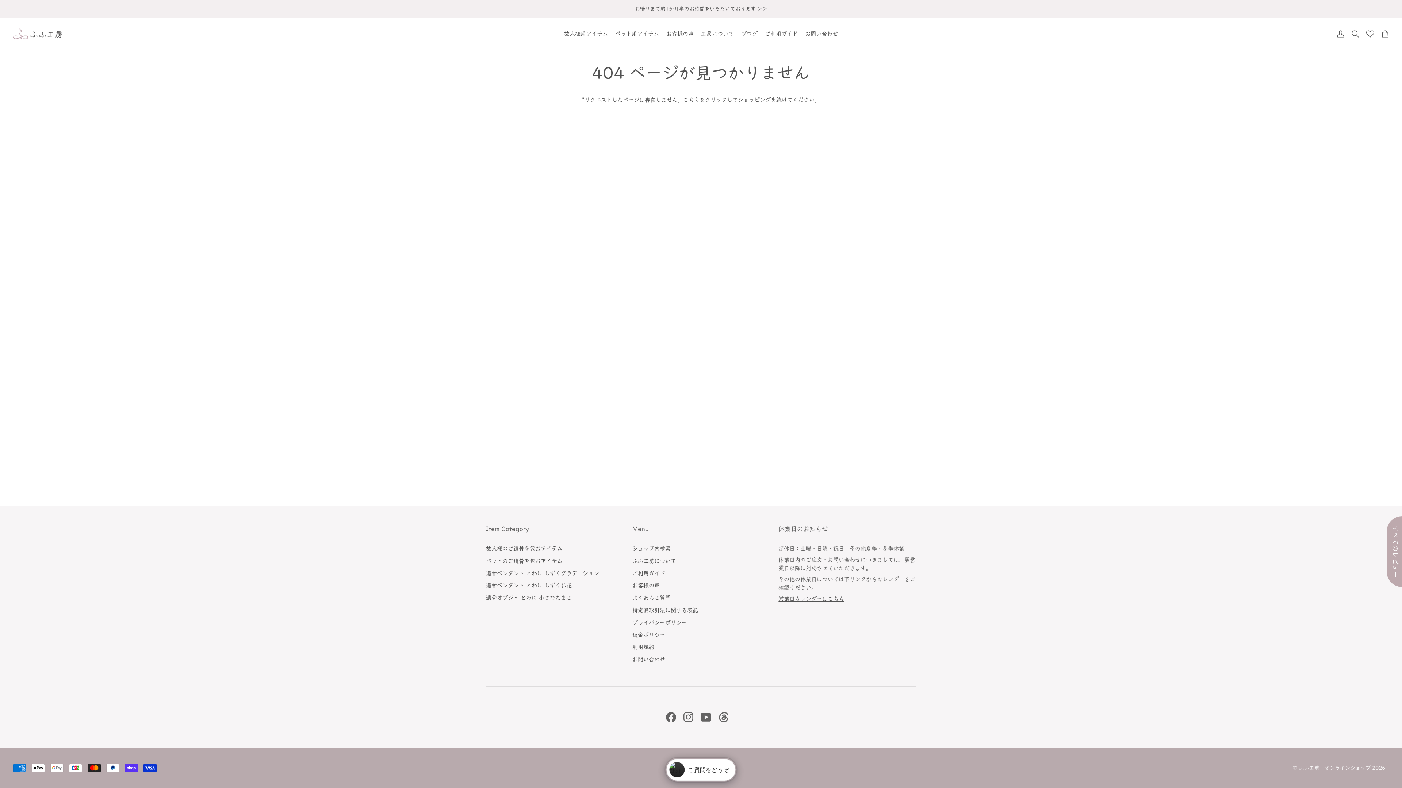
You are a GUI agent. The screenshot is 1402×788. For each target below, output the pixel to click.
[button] (586, 34)
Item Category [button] (507, 529)
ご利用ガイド (648, 573)
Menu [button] (640, 529)
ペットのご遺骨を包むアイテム (524, 561)
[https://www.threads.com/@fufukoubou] (724, 717)
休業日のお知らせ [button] (803, 529)
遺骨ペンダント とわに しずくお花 (529, 585)
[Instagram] (688, 717)
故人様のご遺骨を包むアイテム (524, 548)
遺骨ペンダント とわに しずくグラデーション (542, 573)
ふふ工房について (654, 561)
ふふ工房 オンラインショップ (1335, 767)
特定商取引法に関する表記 (665, 610)
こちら (691, 100)
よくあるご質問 (651, 597)
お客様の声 (646, 585)
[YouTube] (706, 717)
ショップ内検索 (651, 548)
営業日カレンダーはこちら (811, 599)
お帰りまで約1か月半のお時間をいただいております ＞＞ (701, 8)
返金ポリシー (648, 635)
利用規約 (643, 647)
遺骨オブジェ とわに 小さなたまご (529, 597)
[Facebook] (671, 717)
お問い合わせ (648, 659)
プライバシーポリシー (659, 622)
